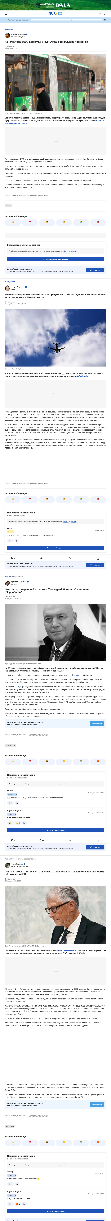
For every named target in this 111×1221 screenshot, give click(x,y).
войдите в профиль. (70, 251)
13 (13, 1144)
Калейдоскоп (10, 282)
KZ (100, 14)
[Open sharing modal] (70, 558)
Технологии (9, 859)
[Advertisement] (55, 141)
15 (81, 763)
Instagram (96, 270)
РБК (17, 687)
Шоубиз (8, 576)
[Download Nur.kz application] (55, 5)
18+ (14, 745)
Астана (8, 206)
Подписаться (97, 724)
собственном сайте (67, 950)
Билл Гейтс (10, 1126)
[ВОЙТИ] (105, 14)
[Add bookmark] (98, 559)
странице (78, 675)
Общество (9, 29)
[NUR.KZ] (55, 13)
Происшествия (18, 576)
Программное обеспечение (26, 859)
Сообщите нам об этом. (38, 195)
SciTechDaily (82, 376)
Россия (8, 745)
